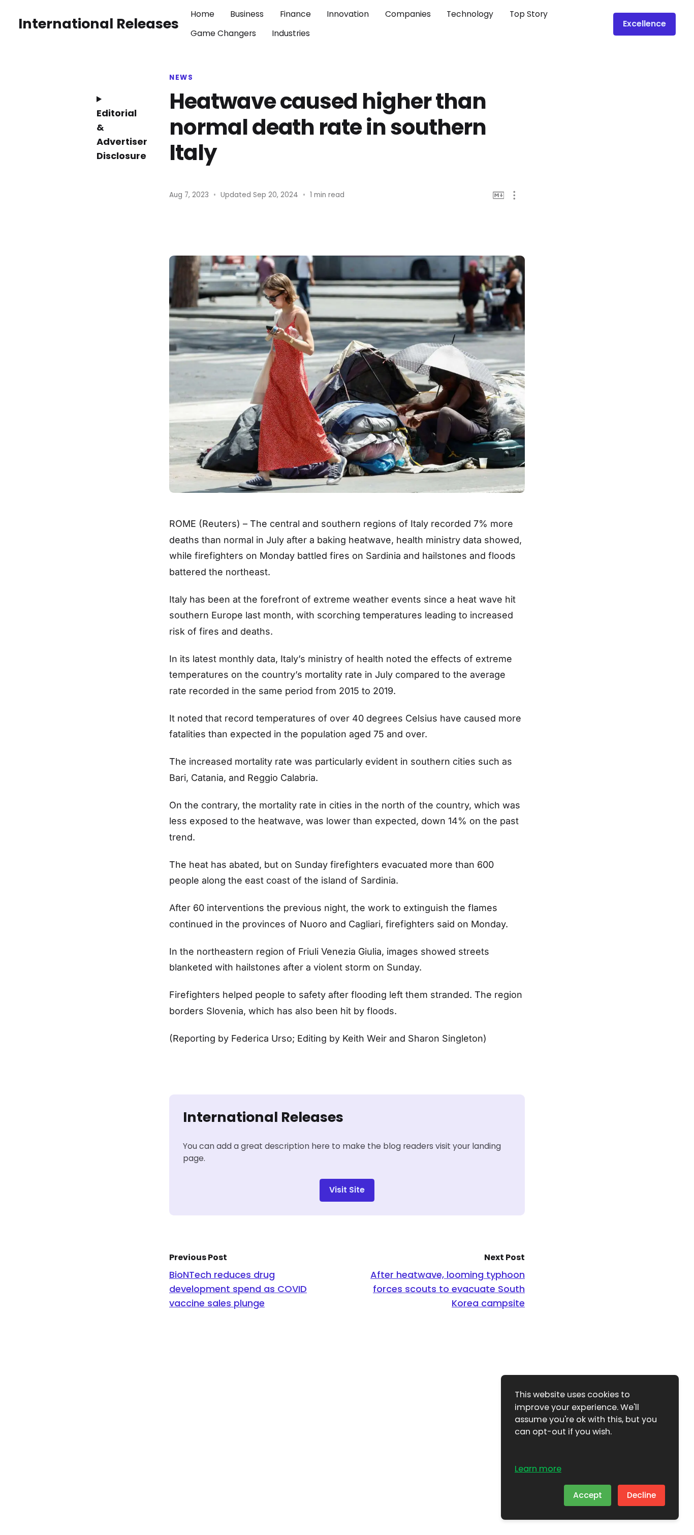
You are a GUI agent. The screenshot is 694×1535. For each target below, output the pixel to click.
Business (247, 14)
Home (202, 14)
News (181, 77)
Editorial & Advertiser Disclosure (119, 134)
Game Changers (223, 33)
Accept (587, 1495)
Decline (641, 1495)
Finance (295, 14)
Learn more (538, 1469)
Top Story (529, 14)
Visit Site (347, 1190)
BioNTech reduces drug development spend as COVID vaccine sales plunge (238, 1288)
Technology (470, 14)
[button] (514, 195)
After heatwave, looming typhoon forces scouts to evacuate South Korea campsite (447, 1288)
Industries (291, 33)
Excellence (644, 23)
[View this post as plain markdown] (498, 195)
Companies (408, 14)
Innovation (348, 14)
